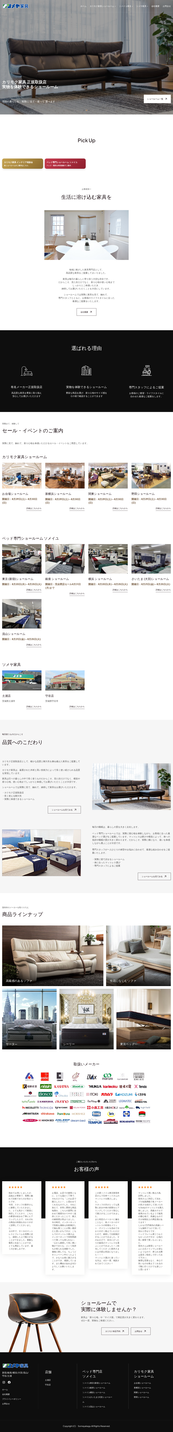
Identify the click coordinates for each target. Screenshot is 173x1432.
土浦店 (48, 1380)
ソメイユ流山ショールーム (93, 1406)
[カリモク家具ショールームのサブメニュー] (115, 6)
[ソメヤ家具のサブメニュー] (147, 6)
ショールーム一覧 (155, 99)
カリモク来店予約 (112, 1331)
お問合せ (138, 1331)
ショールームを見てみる (62, 809)
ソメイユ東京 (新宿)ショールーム (96, 1383)
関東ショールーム (141, 1392)
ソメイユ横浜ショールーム (93, 1392)
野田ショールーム (141, 1397)
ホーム (5, 1389)
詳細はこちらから (33, 508)
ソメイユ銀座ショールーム (93, 1387)
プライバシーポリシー (11, 1399)
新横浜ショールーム (142, 1387)
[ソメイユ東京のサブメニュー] (132, 6)
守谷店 (48, 1384)
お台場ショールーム (142, 1383)
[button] (4, 58)
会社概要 (84, 312)
